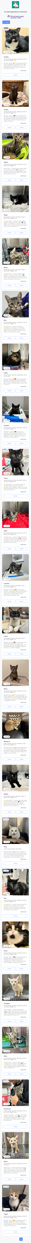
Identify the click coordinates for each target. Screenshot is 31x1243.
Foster (21, 127)
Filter (7, 22)
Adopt (15, 75)
